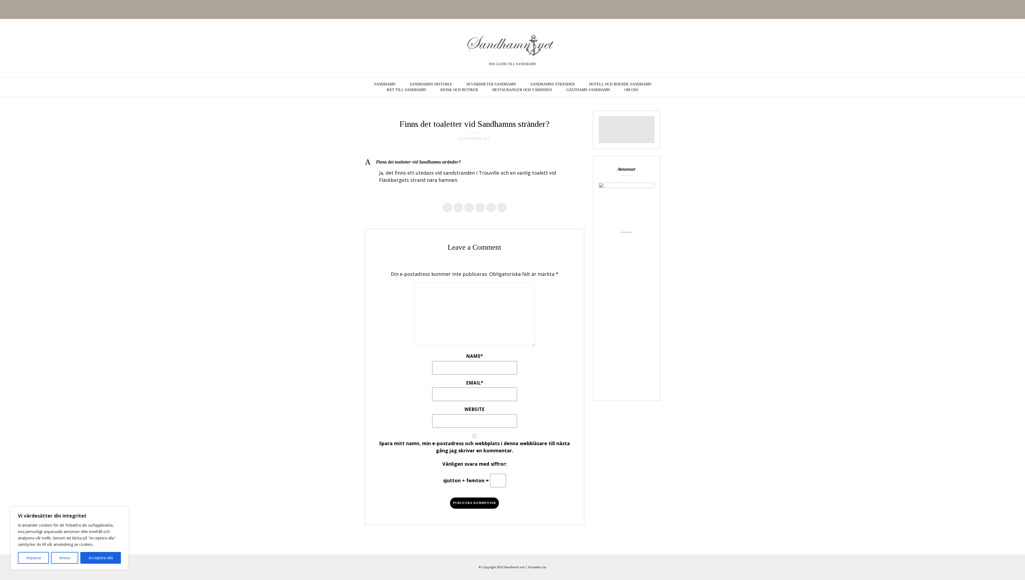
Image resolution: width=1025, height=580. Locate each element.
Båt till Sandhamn (406, 90)
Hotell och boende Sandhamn (620, 84)
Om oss (631, 90)
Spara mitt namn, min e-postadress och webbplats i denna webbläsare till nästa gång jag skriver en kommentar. (474, 447)
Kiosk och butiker (459, 90)
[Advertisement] (627, 315)
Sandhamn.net (514, 567)
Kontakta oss (537, 567)
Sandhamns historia (431, 84)
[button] (474, 162)
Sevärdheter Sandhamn (491, 84)
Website (474, 409)
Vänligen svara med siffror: (474, 464)
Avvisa (64, 557)
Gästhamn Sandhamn (588, 90)
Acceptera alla (101, 557)
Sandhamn (384, 84)
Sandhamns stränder (552, 84)
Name (474, 356)
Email (474, 383)
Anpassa (33, 557)
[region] (69, 538)
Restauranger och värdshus (522, 90)
